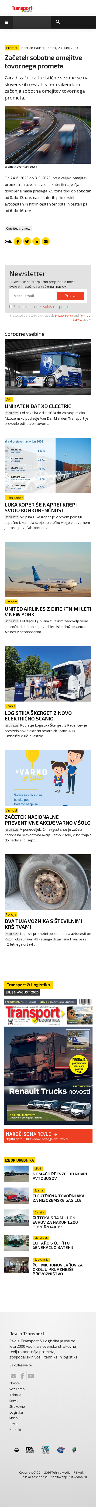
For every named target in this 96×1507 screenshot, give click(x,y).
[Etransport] (23, 8)
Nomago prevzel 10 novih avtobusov (60, 1176)
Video (13, 1418)
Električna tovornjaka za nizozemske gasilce (59, 1198)
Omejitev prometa (18, 228)
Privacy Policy (64, 316)
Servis (13, 1400)
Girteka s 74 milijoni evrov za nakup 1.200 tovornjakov (55, 1222)
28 (85, 1477)
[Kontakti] (13, 1376)
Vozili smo (17, 1389)
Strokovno (17, 1406)
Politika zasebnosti (34, 1477)
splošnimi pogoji (56, 306)
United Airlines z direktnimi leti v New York (48, 611)
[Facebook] (22, 1376)
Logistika (16, 1412)
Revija (13, 1424)
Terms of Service (82, 318)
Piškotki (79, 1472)
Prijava (70, 295)
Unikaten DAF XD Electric (38, 406)
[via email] (46, 241)
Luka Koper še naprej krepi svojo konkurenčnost (41, 507)
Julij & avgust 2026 (22, 992)
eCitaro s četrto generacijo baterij (53, 1245)
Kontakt (15, 1429)
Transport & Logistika (28, 984)
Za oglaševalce (20, 1365)
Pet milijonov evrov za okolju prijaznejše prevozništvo (58, 1269)
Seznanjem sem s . (41, 306)
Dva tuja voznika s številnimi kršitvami (43, 923)
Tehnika (15, 1395)
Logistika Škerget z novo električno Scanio (38, 715)
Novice (14, 1383)
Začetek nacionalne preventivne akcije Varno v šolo (48, 819)
